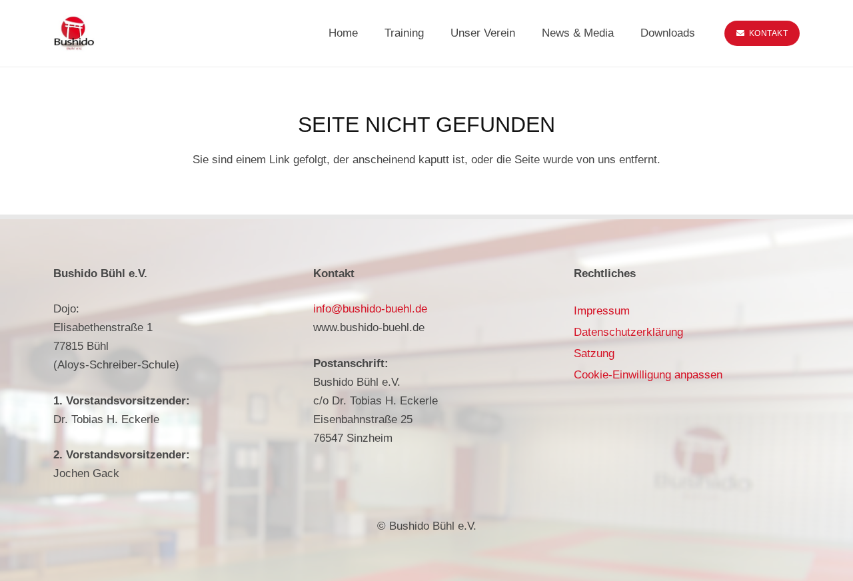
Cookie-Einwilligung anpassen (648, 374)
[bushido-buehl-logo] (74, 33)
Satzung (594, 353)
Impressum (602, 310)
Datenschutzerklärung (628, 332)
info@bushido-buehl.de (370, 308)
